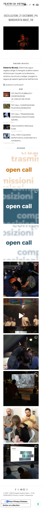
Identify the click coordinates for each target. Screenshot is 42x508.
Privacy (15, 495)
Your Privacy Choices (18, 501)
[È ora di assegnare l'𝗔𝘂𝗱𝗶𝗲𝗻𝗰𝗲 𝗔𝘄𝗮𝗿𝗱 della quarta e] (21, 315)
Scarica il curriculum (15, 85)
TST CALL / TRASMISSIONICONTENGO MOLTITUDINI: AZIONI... (23, 117)
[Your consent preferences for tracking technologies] (38, 504)
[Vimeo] (24, 489)
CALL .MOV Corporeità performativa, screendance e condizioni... (24, 138)
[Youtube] (21, 489)
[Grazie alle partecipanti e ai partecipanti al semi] (21, 425)
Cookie (21, 495)
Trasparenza (29, 495)
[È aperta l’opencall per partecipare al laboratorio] (21, 206)
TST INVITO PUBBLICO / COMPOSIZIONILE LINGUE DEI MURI (21, 96)
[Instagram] (27, 489)
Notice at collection (11, 505)
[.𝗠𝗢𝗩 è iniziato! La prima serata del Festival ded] (21, 461)
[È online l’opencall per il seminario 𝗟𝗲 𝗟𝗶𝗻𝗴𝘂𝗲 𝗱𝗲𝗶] (21, 242)
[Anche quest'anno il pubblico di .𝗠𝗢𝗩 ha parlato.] (21, 279)
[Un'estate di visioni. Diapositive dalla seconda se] (21, 388)
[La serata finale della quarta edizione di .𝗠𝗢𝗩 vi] (21, 352)
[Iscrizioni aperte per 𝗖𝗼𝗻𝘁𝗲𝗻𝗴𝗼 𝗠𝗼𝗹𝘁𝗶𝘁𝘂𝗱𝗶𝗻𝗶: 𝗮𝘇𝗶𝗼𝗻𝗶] (21, 169)
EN (25, 5)
